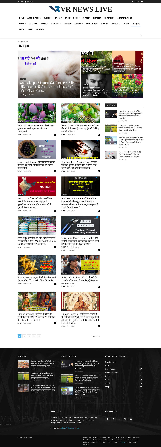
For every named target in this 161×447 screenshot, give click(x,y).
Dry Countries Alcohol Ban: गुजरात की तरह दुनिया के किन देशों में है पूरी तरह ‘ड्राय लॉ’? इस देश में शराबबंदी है (79, 165)
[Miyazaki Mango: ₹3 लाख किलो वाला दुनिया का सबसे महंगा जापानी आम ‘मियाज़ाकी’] (37, 113)
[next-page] (39, 336)
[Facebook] (132, 1)
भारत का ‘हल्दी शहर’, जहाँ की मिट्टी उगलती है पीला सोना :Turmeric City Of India (37, 279)
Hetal (19, 134)
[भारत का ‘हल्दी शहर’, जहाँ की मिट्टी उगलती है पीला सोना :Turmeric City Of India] (37, 265)
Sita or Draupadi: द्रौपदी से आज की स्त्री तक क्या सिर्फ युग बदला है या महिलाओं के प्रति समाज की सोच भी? (36, 317)
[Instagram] (135, 1)
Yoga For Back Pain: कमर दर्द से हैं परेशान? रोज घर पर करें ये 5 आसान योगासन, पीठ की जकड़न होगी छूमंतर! (130, 154)
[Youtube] (142, 1)
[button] (140, 35)
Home (20, 41)
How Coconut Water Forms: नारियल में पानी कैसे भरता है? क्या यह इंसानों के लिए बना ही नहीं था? (80, 128)
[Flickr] (119, 419)
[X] (138, 1)
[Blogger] (107, 419)
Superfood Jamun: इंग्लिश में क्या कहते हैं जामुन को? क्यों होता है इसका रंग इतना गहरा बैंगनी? (36, 165)
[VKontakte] (130, 419)
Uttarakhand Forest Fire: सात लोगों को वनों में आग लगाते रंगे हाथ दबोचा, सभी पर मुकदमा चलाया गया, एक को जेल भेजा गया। (43, 387)
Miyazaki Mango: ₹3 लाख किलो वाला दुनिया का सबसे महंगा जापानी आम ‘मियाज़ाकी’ (36, 128)
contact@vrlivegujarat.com (70, 428)
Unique (23, 79)
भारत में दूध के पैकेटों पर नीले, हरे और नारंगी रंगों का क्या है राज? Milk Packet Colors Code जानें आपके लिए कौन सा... (37, 241)
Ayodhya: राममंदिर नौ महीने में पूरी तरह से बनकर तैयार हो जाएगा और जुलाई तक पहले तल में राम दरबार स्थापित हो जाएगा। (43, 363)
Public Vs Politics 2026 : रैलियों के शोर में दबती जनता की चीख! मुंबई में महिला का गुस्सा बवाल (79, 280)
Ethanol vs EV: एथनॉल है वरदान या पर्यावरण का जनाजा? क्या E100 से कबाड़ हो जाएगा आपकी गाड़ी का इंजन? (130, 128)
